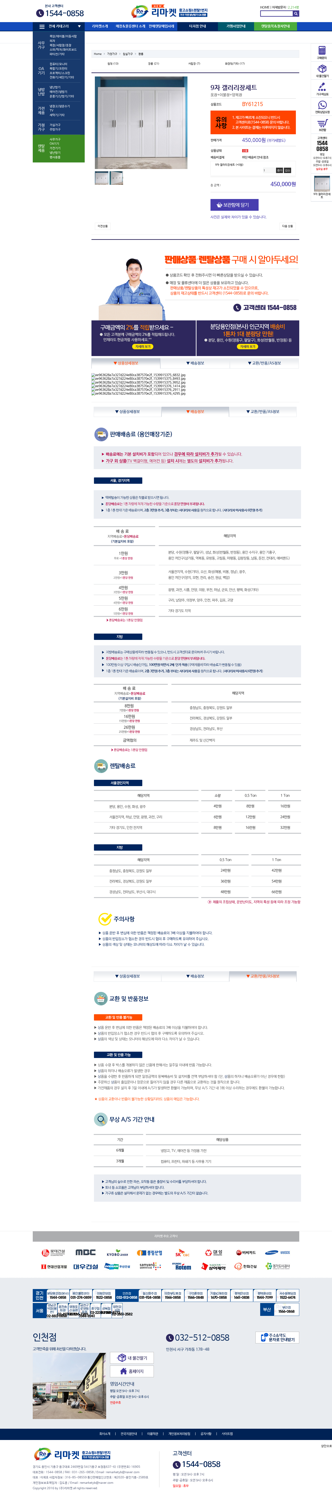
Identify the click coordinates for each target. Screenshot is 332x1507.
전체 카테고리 (59, 26)
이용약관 (152, 1434)
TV (51, 110)
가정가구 (112, 54)
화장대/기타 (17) (235, 63)
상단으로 (326, 1446)
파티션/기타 (57, 54)
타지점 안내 (197, 26)
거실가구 (55, 125)
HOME (264, 7)
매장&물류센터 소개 (130, 26)
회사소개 (104, 1434)
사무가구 (55, 139)
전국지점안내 (129, 1434)
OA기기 (54, 144)
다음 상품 (287, 226)
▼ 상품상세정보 (126, 363)
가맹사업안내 (236, 26)
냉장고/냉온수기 (60, 106)
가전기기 (55, 148)
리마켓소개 (100, 26)
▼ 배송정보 (195, 363)
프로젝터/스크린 (60, 73)
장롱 (140, 54)
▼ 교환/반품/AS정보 (264, 363)
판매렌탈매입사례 (161, 26)
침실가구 (128, 54)
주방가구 (55, 129)
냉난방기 (55, 87)
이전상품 (103, 226)
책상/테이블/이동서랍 (63, 36)
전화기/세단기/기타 (62, 77)
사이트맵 (227, 1434)
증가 (279, 170)
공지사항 (206, 1434)
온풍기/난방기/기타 (62, 96)
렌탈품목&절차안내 (275, 26)
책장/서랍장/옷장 (60, 45)
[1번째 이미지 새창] (101, 178)
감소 (287, 170)
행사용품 (55, 157)
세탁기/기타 (57, 115)
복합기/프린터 (58, 68)
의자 (52, 41)
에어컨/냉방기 (58, 92)
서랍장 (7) (194, 63)
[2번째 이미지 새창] (116, 178)
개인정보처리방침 (179, 1434)
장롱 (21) (153, 63)
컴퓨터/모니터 (58, 64)
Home (98, 54)
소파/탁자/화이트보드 (63, 49)
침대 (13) (113, 63)
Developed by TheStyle (205, 1486)
